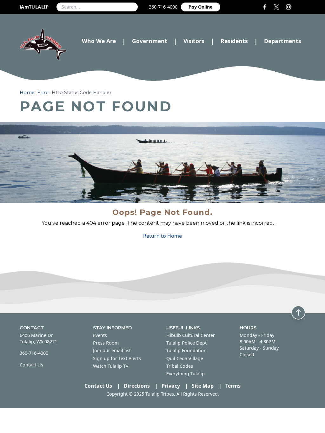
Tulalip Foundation (186, 350)
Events (100, 335)
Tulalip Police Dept (186, 343)
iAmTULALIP (34, 7)
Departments (282, 41)
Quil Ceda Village (184, 358)
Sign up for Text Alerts (117, 358)
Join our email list (112, 350)
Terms (233, 385)
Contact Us (31, 365)
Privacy (171, 385)
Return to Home (162, 235)
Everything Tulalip (185, 374)
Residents (234, 41)
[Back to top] (298, 313)
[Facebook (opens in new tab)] (265, 7)
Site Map (203, 385)
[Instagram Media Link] (290, 7)
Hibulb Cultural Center (190, 335)
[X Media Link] (277, 7)
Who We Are (99, 41)
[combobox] (97, 7)
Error (43, 92)
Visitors (193, 41)
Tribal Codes (179, 366)
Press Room (106, 343)
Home (27, 92)
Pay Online (201, 7)
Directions (137, 385)
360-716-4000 (163, 7)
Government (149, 41)
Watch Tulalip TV (111, 366)
